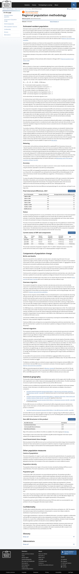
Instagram (64, 561)
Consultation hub (43, 561)
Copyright (24, 572)
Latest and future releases (28, 554)
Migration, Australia (49, 368)
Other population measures (10, 26)
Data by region (25, 557)
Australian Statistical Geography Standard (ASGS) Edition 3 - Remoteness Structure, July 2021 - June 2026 (51, 400)
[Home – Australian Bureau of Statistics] (6, 554)
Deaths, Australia (33, 279)
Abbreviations (7, 35)
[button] (74, 5)
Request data (25, 567)
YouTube (64, 567)
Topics (23, 555)
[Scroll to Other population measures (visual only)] (47, 451)
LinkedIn (64, 565)
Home (4, 9)
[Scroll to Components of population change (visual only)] (53, 253)
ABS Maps (66, 432)
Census (34, 5)
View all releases (54, 21)
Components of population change (10, 20)
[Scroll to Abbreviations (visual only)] (36, 541)
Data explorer (25, 563)
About (56, 5)
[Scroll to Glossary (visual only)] (31, 534)
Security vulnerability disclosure (46, 565)
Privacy (47, 572)
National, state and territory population (32, 365)
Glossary (6, 32)
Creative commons (10, 572)
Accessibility (58, 572)
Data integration (25, 565)
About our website (43, 554)
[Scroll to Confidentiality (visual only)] (37, 507)
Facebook (64, 559)
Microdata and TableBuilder (28, 561)
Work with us (42, 555)
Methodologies (10, 9)
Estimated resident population (8, 16)
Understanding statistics (27, 568)
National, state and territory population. (38, 292)
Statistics (27, 5)
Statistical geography (9, 24)
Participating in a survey (45, 5)
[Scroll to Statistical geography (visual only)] (42, 377)
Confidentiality (7, 29)
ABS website (54, 140)
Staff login (70, 572)
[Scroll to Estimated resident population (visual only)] (50, 26)
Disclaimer (35, 572)
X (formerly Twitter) (66, 563)
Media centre (42, 557)
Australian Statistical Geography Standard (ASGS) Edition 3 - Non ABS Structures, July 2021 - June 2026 (50, 410)
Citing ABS (41, 559)
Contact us (41, 563)
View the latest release (31, 12)
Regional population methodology (23, 9)
